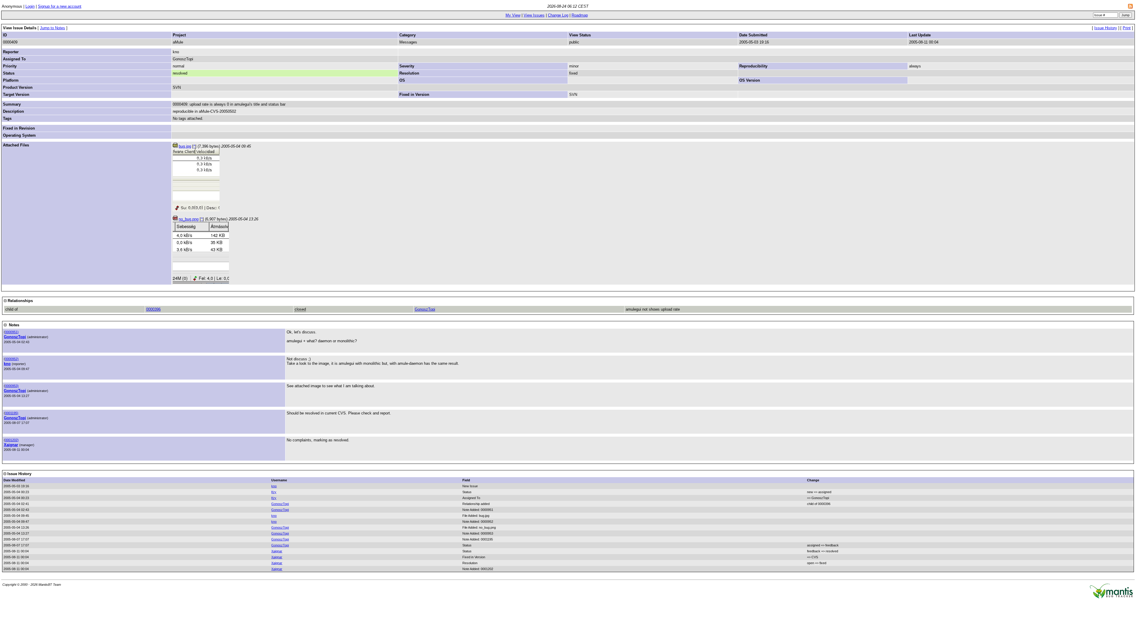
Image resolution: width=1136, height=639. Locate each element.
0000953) (12, 386)
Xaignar (11, 445)
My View (513, 15)
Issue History (1105, 28)
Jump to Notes (52, 28)
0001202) (12, 440)
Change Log (558, 15)
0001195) (11, 413)
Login (30, 6)
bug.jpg (185, 146)
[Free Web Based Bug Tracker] (1111, 597)
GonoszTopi (425, 309)
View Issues (534, 15)
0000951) (12, 332)
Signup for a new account (59, 6)
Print (1127, 28)
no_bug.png (189, 219)
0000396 (153, 309)
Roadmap (580, 15)
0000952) (12, 359)
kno (7, 364)
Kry (273, 492)
